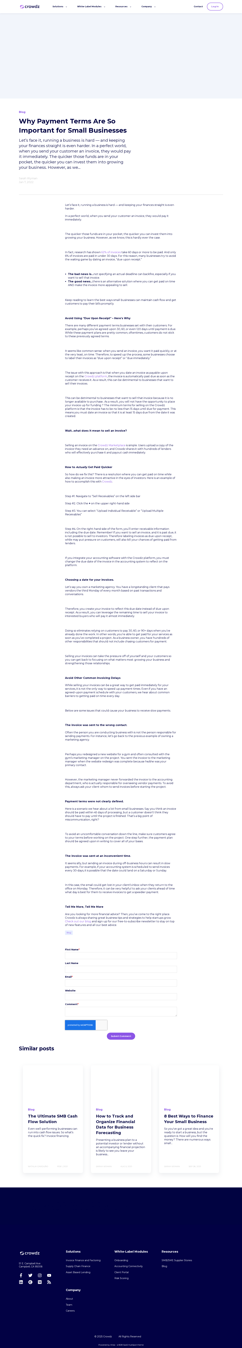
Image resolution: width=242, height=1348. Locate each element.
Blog (69, 932)
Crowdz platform (95, 376)
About (69, 1298)
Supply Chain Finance (78, 1266)
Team (69, 1305)
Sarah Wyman (28, 178)
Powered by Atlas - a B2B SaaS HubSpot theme (121, 1345)
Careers (70, 1310)
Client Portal (121, 1272)
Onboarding (121, 1260)
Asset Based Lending (78, 1272)
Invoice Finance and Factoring (83, 1260)
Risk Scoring (121, 1278)
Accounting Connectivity (128, 1266)
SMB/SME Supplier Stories (177, 1260)
